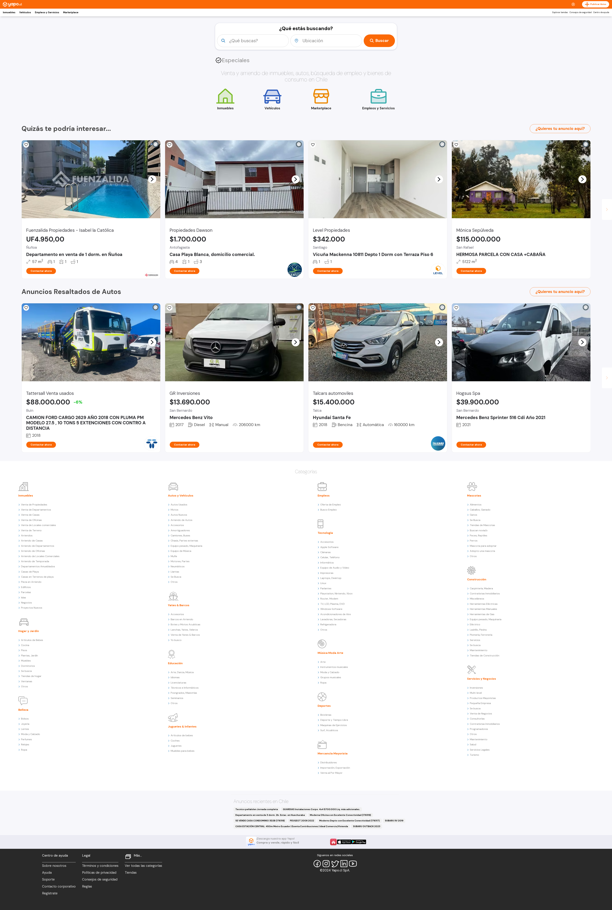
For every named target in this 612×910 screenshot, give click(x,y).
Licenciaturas (178, 682)
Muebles (26, 660)
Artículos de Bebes (32, 640)
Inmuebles (9, 12)
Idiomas (175, 677)
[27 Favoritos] (313, 145)
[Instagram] (326, 863)
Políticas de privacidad (99, 872)
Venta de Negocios (481, 713)
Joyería (25, 724)
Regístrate (50, 893)
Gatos (473, 514)
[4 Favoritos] (26, 308)
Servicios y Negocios (481, 679)
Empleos (324, 495)
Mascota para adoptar (483, 546)
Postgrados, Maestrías (184, 692)
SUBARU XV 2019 (394, 820)
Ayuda (47, 872)
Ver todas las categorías (143, 865)
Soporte (48, 879)
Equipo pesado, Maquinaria (186, 546)
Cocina (25, 645)
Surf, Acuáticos (329, 730)
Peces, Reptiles (478, 535)
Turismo (474, 755)
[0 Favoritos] (26, 145)
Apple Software (329, 547)
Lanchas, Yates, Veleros (184, 629)
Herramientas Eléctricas (484, 604)
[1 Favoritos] (169, 308)
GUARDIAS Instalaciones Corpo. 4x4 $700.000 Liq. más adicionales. (321, 809)
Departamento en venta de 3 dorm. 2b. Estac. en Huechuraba (270, 815)
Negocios (26, 602)
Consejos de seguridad (580, 12)
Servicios (475, 640)
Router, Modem (329, 598)
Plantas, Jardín (29, 655)
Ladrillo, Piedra (478, 629)
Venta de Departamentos (36, 509)
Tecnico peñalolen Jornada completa (256, 809)
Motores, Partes (180, 561)
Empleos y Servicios (47, 12)
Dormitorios (28, 666)
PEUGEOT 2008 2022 (302, 820)
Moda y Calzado (30, 734)
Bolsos (25, 718)
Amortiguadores (180, 530)
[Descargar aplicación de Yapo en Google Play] (359, 842)
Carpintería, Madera (481, 588)
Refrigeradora (328, 624)
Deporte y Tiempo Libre (334, 720)
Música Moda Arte (330, 653)
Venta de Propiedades (34, 504)
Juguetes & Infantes (182, 726)
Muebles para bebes (182, 751)
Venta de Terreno (31, 530)
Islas (23, 597)
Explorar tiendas (560, 12)
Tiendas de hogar (31, 676)
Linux (323, 583)
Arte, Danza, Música (182, 672)
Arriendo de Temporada (35, 561)
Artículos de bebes (182, 735)
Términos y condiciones (100, 865)
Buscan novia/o (479, 530)
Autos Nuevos (179, 514)
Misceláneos (477, 598)
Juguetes (176, 745)
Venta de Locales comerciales (38, 525)
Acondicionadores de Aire (335, 614)
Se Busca (176, 576)
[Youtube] (352, 863)
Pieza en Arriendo (31, 582)
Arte (323, 662)
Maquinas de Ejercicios (333, 725)
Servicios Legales (480, 749)
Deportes (324, 706)
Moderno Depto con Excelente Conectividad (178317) (349, 820)
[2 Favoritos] (169, 145)
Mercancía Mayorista (333, 753)
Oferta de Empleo (330, 504)
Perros (473, 540)
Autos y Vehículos (180, 495)
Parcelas (26, 592)
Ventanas (26, 681)
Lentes (25, 729)
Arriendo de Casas (32, 540)
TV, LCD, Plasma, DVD (332, 604)
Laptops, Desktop (330, 578)
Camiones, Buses (180, 535)
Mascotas (474, 495)
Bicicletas (325, 714)
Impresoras (326, 573)
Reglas (87, 886)
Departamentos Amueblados (38, 566)
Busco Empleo (328, 509)
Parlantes (325, 588)
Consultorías (477, 718)
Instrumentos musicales (334, 667)
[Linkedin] (343, 863)
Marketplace (70, 12)
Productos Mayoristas (483, 698)
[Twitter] (335, 863)
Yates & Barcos (178, 605)
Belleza (23, 710)
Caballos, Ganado (480, 509)
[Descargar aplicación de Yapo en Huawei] (333, 842)
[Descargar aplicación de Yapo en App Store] (344, 842)
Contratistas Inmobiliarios (485, 593)
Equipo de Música (181, 551)
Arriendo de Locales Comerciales (40, 556)
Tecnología (325, 533)
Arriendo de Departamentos (37, 546)
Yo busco (176, 640)
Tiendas (131, 872)
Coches (175, 740)
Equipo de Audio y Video (334, 567)
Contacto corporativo (59, 886)
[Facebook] (317, 863)
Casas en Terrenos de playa (37, 576)
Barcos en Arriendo (182, 619)
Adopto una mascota (482, 551)
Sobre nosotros (54, 865)
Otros (24, 686)
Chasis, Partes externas (184, 540)
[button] (152, 179)
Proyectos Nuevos (31, 607)
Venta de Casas (30, 514)
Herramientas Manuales (483, 609)
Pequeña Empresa (480, 703)
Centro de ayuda (601, 12)
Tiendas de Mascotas (482, 525)
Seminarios (177, 698)
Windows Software (331, 609)
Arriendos (27, 535)
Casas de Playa (30, 571)
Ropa (24, 749)
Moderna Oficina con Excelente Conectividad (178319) (340, 815)
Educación (175, 663)
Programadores (479, 729)
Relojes (25, 744)
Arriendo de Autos (181, 520)
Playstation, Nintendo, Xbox (336, 593)
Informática (327, 562)
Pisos (24, 650)
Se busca (26, 671)
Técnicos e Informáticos (185, 687)
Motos (174, 509)
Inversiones (476, 687)
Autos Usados (179, 504)
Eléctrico (475, 624)
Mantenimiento (478, 650)
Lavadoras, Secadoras (333, 619)
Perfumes (26, 739)
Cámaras (325, 552)
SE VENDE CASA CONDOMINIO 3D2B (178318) (260, 820)
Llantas (175, 571)
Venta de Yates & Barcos (185, 634)
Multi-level (476, 692)
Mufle (174, 556)
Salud (473, 744)
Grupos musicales (330, 677)
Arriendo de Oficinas (33, 551)
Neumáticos (178, 566)
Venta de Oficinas (31, 520)
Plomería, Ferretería (481, 634)
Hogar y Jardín (28, 631)
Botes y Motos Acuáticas (185, 624)
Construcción (476, 579)
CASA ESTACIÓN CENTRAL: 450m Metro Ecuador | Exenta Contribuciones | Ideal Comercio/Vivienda (291, 826)
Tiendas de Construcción (484, 655)
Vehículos (25, 12)
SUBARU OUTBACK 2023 (366, 826)
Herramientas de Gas (482, 614)
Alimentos (475, 504)
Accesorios (177, 525)
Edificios (26, 587)
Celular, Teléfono (330, 557)
